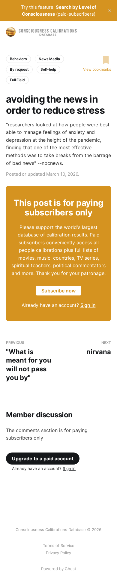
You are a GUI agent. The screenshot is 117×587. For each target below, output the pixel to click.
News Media (49, 59)
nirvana (98, 348)
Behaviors (18, 59)
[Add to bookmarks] (97, 60)
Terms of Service (58, 545)
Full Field (17, 80)
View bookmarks (97, 69)
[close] (110, 10)
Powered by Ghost (58, 568)
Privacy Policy (58, 552)
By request (19, 69)
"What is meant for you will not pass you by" (28, 360)
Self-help (48, 69)
